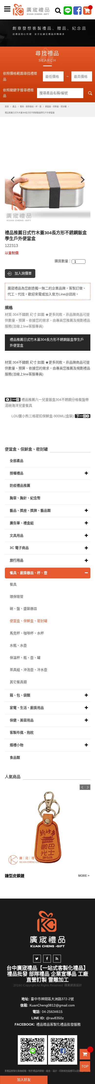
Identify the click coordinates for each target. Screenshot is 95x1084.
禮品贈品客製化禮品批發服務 (58, 1024)
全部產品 (16, 461)
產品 (14, 106)
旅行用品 (16, 560)
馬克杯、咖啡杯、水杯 (27, 633)
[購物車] (87, 10)
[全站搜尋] (58, 10)
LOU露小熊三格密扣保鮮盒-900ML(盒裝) (48, 416)
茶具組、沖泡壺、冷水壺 (28, 670)
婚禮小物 (16, 745)
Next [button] (84, 180)
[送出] (90, 21)
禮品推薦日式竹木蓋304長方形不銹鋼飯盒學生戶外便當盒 (47, 342)
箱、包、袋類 (20, 695)
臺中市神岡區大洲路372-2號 (52, 999)
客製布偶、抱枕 (22, 732)
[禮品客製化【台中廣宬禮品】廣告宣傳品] (47, 32)
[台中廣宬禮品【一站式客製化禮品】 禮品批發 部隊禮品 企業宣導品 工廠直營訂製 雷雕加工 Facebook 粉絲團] (77, 10)
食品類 (15, 757)
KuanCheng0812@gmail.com (52, 1005)
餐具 (13, 584)
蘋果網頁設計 (73, 985)
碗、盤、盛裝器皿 (23, 609)
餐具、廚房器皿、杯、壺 (30, 106)
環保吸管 (16, 597)
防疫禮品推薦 (20, 485)
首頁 (7, 106)
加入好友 (24, 1080)
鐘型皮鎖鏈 (14, 876)
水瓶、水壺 (18, 645)
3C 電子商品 (19, 548)
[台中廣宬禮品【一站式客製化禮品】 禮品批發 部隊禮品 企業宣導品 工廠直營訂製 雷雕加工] (31, 9)
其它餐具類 (18, 682)
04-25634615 (52, 1012)
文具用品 (16, 535)
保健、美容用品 (22, 720)
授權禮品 (16, 473)
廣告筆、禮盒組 (22, 523)
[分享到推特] (37, 959)
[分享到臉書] (47, 959)
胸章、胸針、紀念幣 (25, 498)
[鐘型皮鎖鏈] (47, 827)
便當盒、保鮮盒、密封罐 (55, 106)
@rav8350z (55, 1018)
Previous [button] (10, 180)
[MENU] (7, 9)
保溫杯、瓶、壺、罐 (25, 658)
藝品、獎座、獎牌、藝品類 (30, 510)
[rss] (57, 959)
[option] (47, 180)
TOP (84, 1066)
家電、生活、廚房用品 (27, 708)
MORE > (83, 875)
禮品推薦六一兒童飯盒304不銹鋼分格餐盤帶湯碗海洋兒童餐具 (47, 402)
